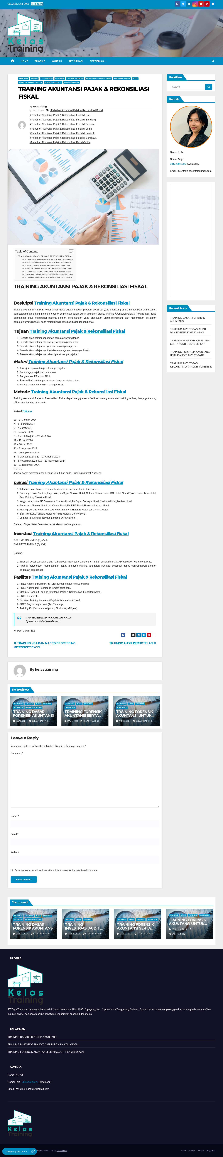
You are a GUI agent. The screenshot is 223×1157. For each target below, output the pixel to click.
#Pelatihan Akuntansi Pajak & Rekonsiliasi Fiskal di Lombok (62, 133)
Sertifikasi (97, 61)
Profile (40, 61)
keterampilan (46, 78)
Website (15, 852)
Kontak (57, 61)
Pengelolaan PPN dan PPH (30, 82)
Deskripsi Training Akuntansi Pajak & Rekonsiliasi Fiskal (50, 259)
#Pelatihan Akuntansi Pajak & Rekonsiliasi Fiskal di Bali (60, 115)
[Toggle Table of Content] (69, 251)
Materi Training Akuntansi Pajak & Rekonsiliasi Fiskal (48, 265)
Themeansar (62, 1150)
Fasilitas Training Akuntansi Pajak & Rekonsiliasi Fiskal (49, 277)
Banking (34, 78)
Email (14, 834)
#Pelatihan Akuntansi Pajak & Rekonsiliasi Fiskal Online (60, 142)
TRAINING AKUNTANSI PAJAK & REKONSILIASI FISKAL (45, 256)
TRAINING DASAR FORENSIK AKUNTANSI (33, 714)
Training (27, 411)
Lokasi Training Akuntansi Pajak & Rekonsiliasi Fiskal (49, 271)
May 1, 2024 (126, 934)
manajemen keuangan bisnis (98, 78)
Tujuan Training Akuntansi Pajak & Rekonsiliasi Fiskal (49, 262)
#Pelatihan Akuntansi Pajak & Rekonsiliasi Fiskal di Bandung (63, 119)
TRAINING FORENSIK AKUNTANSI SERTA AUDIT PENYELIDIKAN (84, 716)
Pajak (135, 78)
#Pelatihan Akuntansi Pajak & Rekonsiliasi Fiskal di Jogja (61, 128)
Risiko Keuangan (71, 82)
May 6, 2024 (22, 934)
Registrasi (76, 61)
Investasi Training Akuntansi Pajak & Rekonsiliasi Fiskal (50, 274)
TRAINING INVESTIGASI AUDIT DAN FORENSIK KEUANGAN (43, 1044)
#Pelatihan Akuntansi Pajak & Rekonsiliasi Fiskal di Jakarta (62, 124)
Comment (17, 753)
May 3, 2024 (74, 934)
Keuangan (59, 78)
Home (24, 61)
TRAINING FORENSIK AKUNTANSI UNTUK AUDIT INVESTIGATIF (134, 716)
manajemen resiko (122, 78)
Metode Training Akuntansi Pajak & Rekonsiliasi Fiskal (49, 268)
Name (15, 816)
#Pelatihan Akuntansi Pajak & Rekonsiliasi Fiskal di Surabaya (63, 138)
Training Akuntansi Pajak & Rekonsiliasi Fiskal (82, 303)
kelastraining (40, 106)
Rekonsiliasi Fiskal (53, 82)
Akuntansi (23, 78)
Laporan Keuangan (75, 78)
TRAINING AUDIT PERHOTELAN (131, 643)
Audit (38, 704)
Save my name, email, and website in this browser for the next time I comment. (56, 870)
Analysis (29, 704)
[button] (213, 61)
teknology (70, 707)
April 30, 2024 (180, 929)
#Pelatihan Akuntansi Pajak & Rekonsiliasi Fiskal (76, 110)
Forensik (47, 704)
